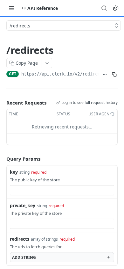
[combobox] (62, 190)
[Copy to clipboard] (114, 74)
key (14, 172)
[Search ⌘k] (104, 8)
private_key (22, 205)
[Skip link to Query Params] (2, 159)
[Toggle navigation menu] (11, 8)
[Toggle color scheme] (116, 8)
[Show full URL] (104, 74)
